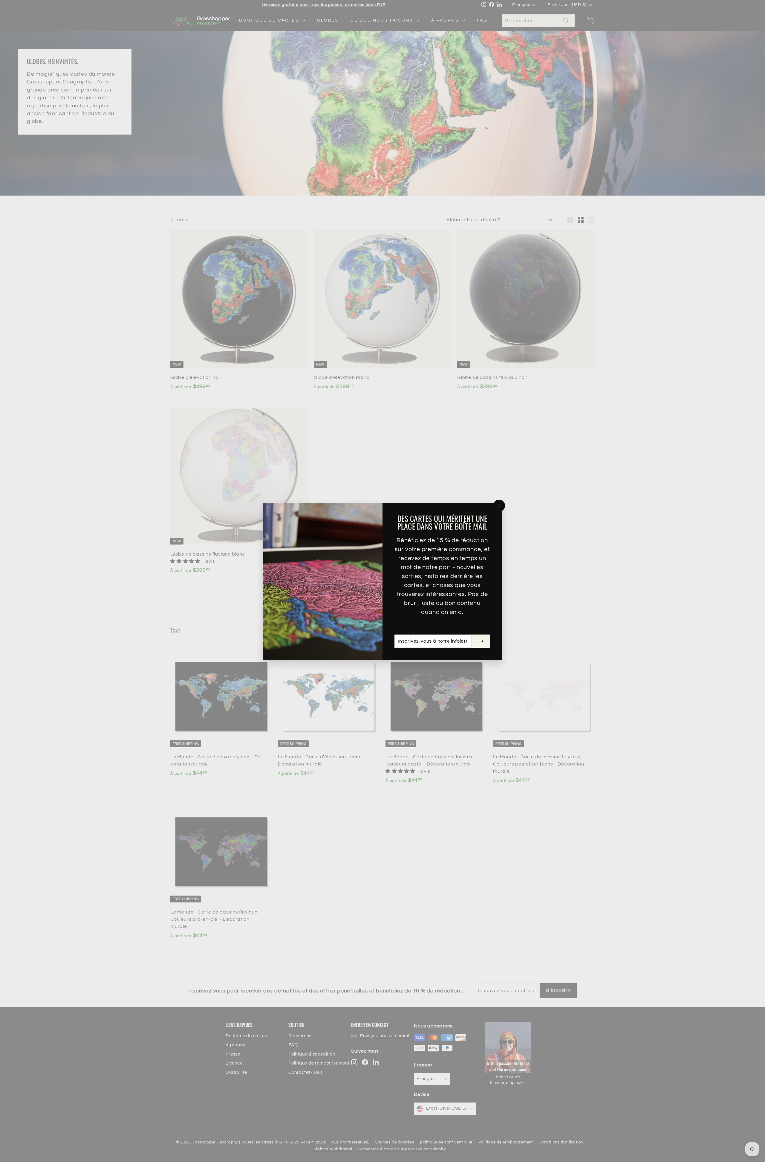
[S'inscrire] (481, 641)
